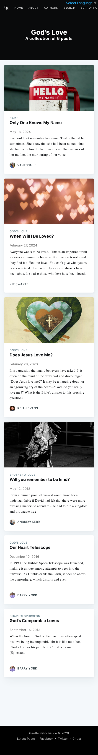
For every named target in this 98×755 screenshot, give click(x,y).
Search (69, 7)
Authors (51, 7)
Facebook (46, 738)
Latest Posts (26, 738)
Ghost (76, 738)
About (33, 7)
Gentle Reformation (43, 733)
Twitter (63, 738)
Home (18, 7)
